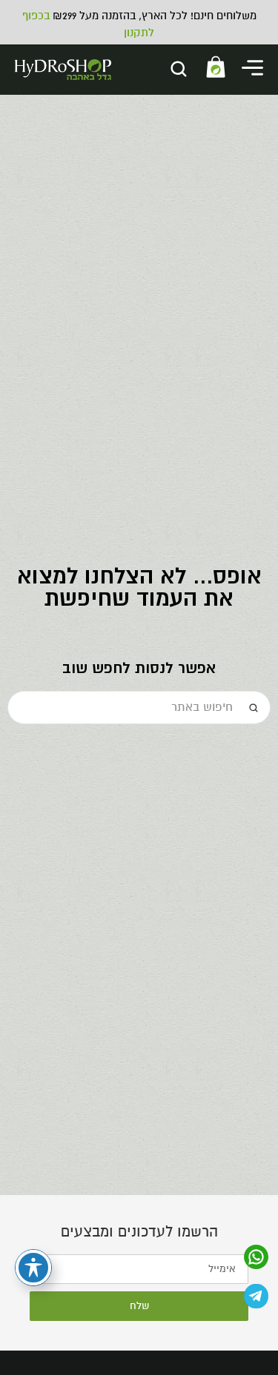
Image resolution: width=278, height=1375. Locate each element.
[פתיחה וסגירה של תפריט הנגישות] (33, 1267)
